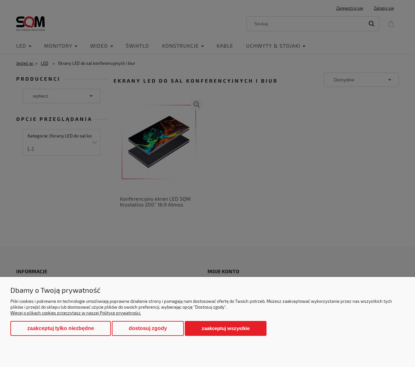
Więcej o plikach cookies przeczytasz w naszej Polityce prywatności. (75, 312)
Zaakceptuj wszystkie (226, 328)
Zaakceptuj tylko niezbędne (60, 328)
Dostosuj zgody (148, 328)
